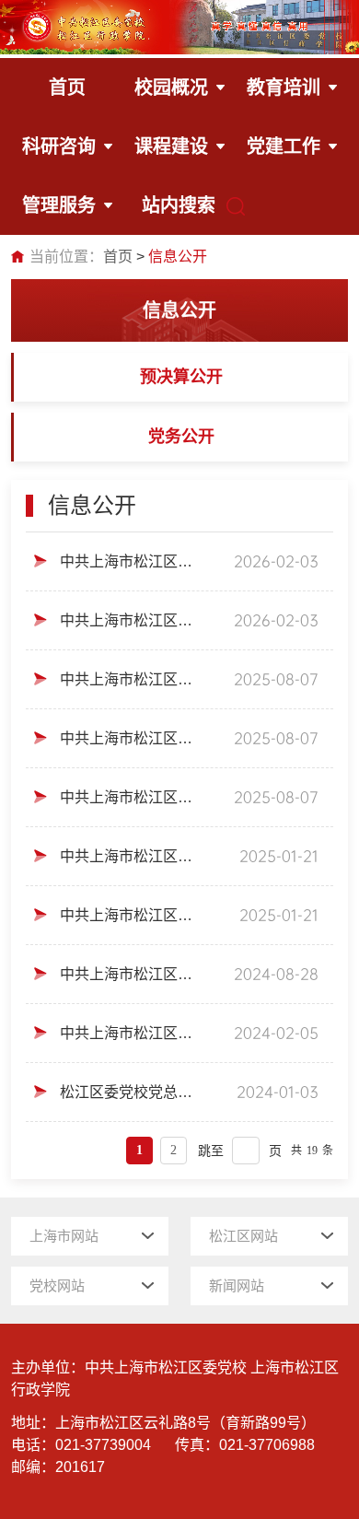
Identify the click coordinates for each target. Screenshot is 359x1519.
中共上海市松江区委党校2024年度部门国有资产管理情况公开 (128, 738)
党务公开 (181, 436)
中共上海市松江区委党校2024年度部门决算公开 (128, 797)
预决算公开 (181, 377)
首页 (118, 256)
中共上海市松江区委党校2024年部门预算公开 (128, 1033)
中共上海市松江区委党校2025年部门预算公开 (131, 915)
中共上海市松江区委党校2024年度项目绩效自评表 (128, 679)
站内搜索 (178, 205)
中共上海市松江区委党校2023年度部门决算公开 (128, 974)
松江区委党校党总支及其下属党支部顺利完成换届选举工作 (130, 1092)
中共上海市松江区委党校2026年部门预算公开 (128, 620)
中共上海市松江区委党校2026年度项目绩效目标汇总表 (128, 561)
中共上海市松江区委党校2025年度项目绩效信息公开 (131, 856)
